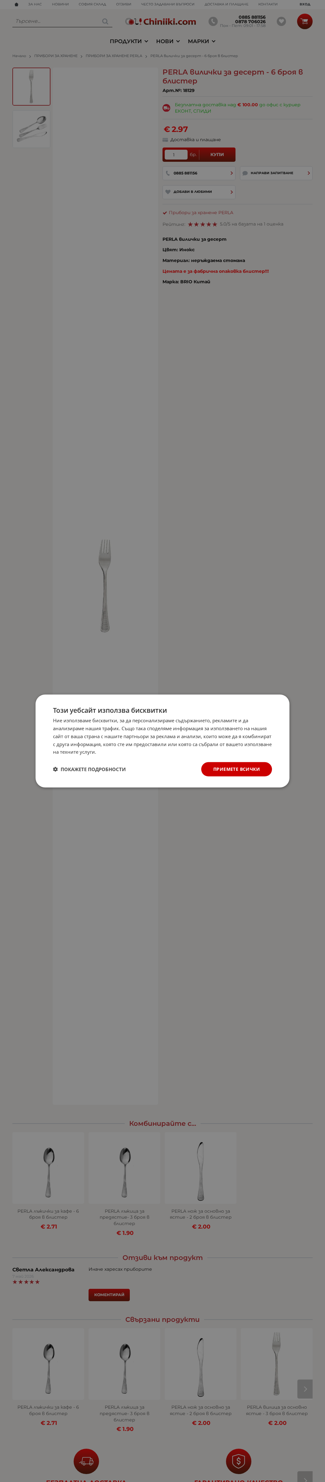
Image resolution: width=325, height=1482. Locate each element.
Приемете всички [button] (236, 769)
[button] (89, 769)
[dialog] (162, 741)
